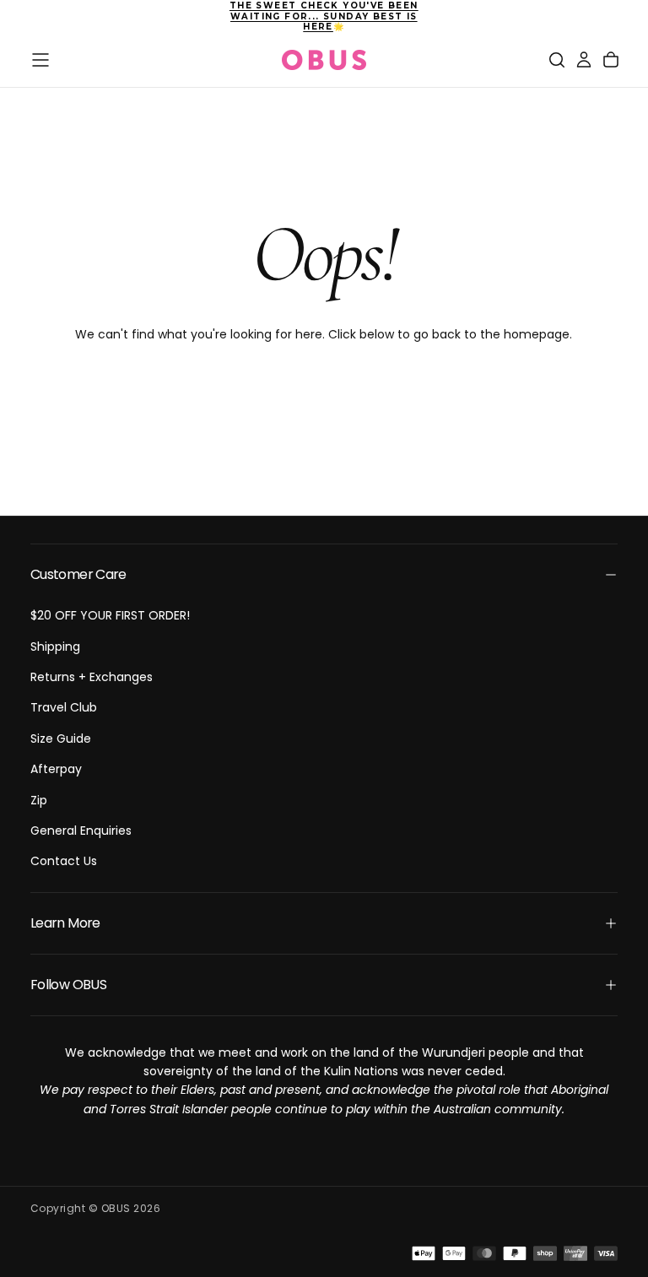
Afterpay (56, 768)
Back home (324, 388)
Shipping (55, 646)
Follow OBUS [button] (68, 984)
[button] (40, 60)
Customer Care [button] (78, 574)
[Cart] (611, 59)
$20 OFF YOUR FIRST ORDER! (110, 615)
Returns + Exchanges (91, 676)
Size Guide (60, 738)
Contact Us (63, 860)
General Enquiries (81, 830)
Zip (38, 800)
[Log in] (584, 59)
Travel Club (63, 707)
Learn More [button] (65, 923)
